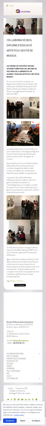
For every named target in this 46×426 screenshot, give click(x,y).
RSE (8, 373)
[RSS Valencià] (29, 399)
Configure (36, 421)
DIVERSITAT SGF (12, 361)
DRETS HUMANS (12, 356)
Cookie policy (19, 415)
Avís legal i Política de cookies (19, 393)
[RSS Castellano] (33, 399)
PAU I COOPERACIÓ (13, 371)
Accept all (10, 421)
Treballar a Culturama (17, 390)
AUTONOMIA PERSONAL (15, 353)
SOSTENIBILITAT (12, 378)
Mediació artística (16, 281)
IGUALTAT (10, 363)
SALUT (9, 376)
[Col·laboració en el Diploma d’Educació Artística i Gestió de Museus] (23, 26)
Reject (22, 421)
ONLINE (9, 366)
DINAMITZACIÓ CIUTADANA (16, 358)
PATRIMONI (10, 368)
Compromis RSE (22, 388)
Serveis (10, 388)
